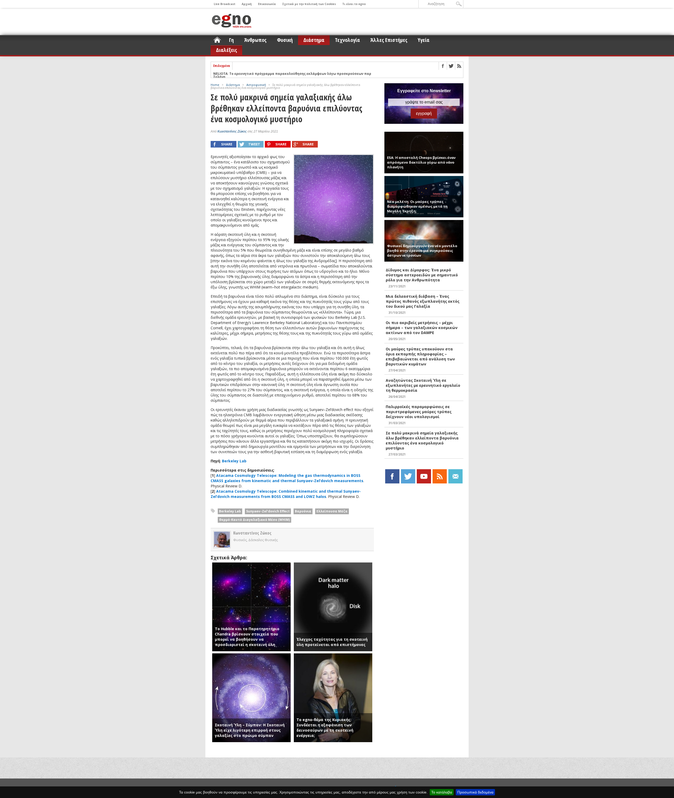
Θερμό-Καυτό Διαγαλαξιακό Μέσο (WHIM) (254, 519)
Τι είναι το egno (354, 4)
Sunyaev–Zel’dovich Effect (268, 511)
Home (215, 85)
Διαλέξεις (226, 49)
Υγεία (423, 39)
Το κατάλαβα (441, 792)
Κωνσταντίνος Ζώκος (232, 131)
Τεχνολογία (347, 39)
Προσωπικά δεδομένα (475, 792)
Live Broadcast (224, 4)
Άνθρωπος (255, 39)
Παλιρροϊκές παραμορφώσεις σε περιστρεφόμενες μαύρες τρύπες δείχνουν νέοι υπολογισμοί (419, 411)
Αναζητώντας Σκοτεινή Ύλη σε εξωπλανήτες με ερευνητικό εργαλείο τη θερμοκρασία (423, 385)
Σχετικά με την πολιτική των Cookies (309, 4)
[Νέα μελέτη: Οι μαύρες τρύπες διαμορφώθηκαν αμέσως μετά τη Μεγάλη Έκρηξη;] (423, 178)
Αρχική (247, 4)
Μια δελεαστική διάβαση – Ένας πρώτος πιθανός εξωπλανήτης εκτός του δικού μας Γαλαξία (422, 301)
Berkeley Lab (234, 460)
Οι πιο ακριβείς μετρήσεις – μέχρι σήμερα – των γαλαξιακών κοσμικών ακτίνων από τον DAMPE (422, 327)
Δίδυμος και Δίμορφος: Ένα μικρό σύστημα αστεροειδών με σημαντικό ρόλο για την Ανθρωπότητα (422, 274)
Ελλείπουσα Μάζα (332, 511)
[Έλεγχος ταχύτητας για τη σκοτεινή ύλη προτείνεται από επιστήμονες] (333, 564)
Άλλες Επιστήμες (388, 39)
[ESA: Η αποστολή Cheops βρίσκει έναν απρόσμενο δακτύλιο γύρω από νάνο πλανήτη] (423, 134)
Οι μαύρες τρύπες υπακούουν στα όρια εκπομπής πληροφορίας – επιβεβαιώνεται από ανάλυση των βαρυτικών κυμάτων (420, 356)
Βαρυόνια (303, 511)
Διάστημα (313, 39)
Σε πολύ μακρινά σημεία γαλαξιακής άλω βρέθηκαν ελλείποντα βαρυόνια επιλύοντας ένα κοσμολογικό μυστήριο (422, 440)
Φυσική (285, 39)
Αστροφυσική (256, 85)
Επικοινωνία (267, 4)
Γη (231, 39)
